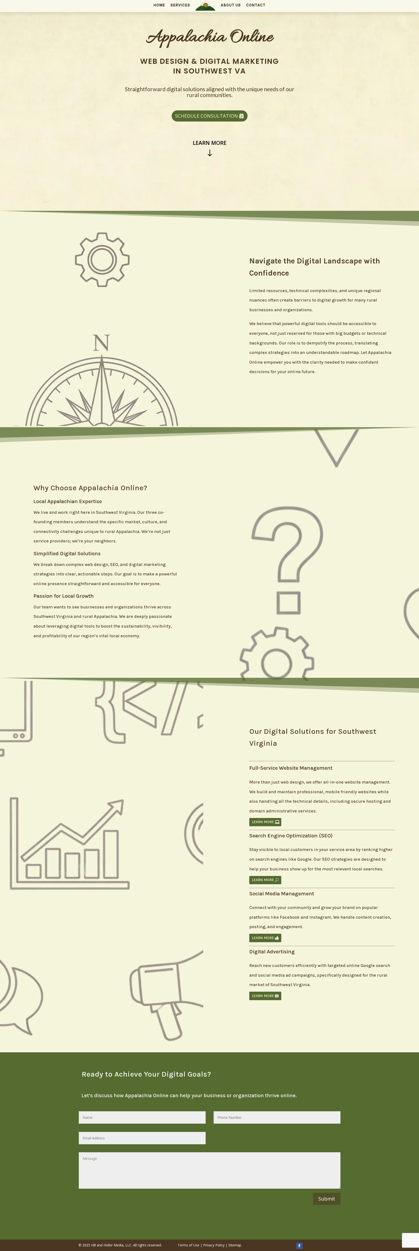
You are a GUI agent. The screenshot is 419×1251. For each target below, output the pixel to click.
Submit (326, 1198)
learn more (263, 822)
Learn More (209, 142)
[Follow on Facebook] (299, 1246)
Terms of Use (188, 1245)
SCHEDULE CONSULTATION (206, 116)
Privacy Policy (214, 1245)
